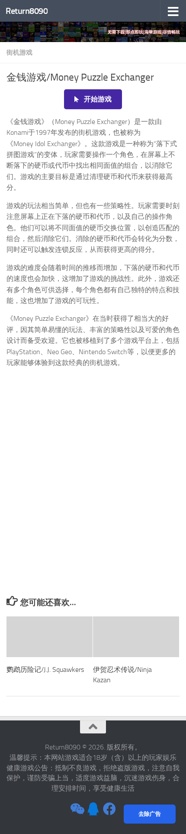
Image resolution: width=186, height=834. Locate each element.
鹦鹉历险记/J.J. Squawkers (45, 669)
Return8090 (27, 11)
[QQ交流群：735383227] (93, 808)
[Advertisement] (93, 498)
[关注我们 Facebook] (109, 808)
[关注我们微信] (76, 808)
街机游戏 (19, 52)
